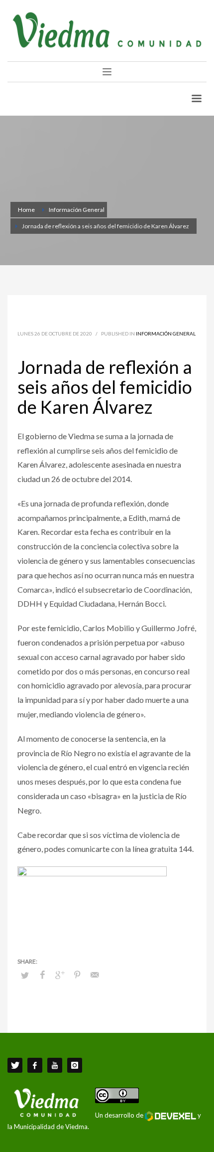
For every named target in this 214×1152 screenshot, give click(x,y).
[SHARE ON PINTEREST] (77, 974)
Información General (166, 333)
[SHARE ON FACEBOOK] (42, 974)
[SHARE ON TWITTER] (24, 975)
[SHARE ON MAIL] (94, 974)
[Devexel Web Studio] (170, 1116)
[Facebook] (34, 1065)
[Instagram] (74, 1065)
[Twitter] (14, 1065)
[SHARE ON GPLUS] (59, 974)
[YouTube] (54, 1065)
